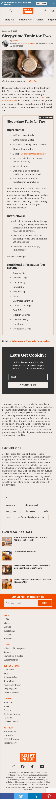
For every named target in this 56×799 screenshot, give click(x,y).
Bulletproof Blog (11, 660)
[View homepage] (28, 10)
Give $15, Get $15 (11, 721)
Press (6, 706)
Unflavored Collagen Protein (31, 517)
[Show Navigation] (3, 10)
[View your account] (45, 10)
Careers (7, 710)
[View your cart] (52, 10)
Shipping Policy (10, 677)
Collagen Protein (31, 505)
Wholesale (8, 735)
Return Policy (10, 681)
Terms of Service (11, 693)
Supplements (9, 631)
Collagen (7, 634)
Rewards (8, 718)
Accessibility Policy (12, 685)
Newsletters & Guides (13, 656)
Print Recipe (48, 117)
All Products (9, 638)
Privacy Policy (10, 689)
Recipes (7, 652)
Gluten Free (30, 511)
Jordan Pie (17, 41)
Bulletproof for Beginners (15, 648)
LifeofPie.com (25, 460)
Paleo (46, 511)
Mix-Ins (7, 623)
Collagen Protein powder (33, 153)
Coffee (6, 619)
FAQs (6, 673)
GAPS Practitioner (23, 457)
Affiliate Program (11, 739)
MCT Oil (7, 627)
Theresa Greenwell (28, 43)
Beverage (10, 505)
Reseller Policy (10, 743)
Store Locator (10, 731)
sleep (42, 97)
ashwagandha (9, 100)
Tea (8, 517)
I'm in (44, 603)
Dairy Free (11, 511)
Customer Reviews (12, 714)
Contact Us (9, 670)
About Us (8, 702)
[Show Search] (10, 10)
